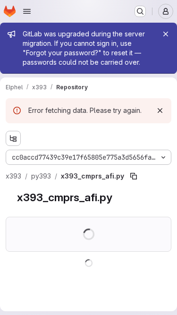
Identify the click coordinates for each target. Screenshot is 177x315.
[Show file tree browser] (13, 138)
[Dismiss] (160, 110)
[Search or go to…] (140, 11)
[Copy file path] (133, 176)
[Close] (165, 34)
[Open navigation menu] (26, 11)
